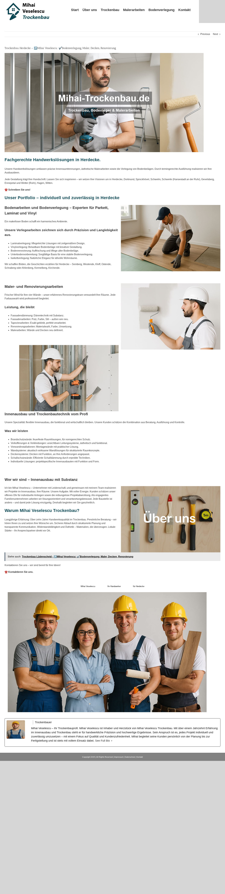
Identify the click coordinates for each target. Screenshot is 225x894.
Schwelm (155, 179)
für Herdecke (138, 586)
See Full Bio (102, 740)
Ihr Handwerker (114, 586)
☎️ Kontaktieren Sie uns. (19, 572)
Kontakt (140, 757)
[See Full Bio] (112, 741)
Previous (205, 34)
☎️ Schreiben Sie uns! (17, 189)
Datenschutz (130, 757)
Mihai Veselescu (88, 586)
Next (215, 34)
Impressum (118, 757)
